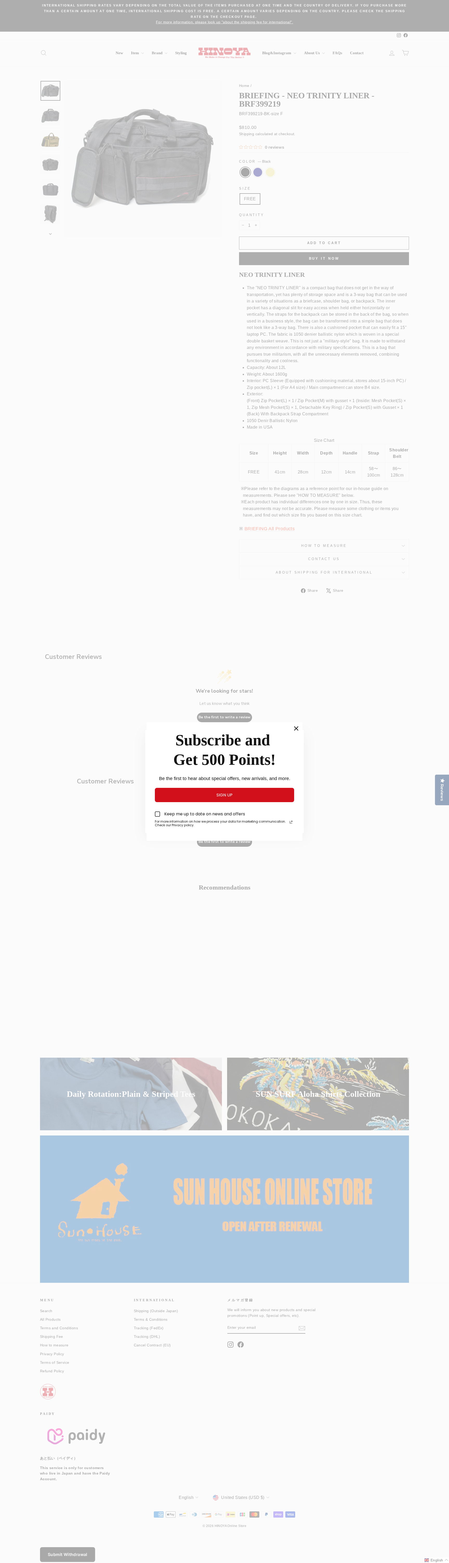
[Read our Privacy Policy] (291, 822)
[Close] (296, 728)
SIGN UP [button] (224, 795)
